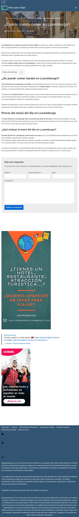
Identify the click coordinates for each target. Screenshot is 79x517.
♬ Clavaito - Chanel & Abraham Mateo (17, 343)
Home (7, 18)
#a (5, 340)
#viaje (36, 337)
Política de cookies (62, 427)
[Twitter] (2, 443)
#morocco (32, 340)
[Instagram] (2, 458)
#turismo (55, 337)
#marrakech (22, 340)
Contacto (14, 427)
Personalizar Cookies (47, 427)
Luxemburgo (30, 18)
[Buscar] (76, 7)
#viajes (9, 340)
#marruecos (42, 340)
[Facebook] (2, 435)
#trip (15, 340)
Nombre (7, 172)
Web (53, 172)
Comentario (8, 181)
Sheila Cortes (11, 31)
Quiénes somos (23, 430)
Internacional (14, 18)
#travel (42, 337)
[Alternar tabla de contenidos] (20, 72)
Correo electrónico (35, 172)
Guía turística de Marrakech (28, 427)
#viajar (48, 337)
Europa (22, 18)
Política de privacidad (8, 430)
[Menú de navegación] (3, 2)
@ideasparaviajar (10, 335)
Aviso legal (5, 427)
